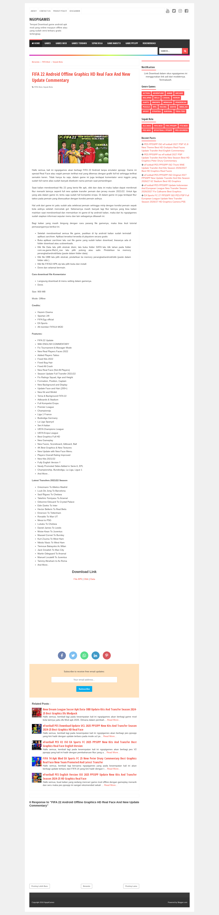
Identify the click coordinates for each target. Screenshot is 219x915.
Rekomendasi (149, 43)
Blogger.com (182, 902)
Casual (166, 98)
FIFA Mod (38, 87)
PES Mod (147, 130)
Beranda (86, 886)
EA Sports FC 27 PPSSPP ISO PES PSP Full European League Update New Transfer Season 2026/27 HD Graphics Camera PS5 (165, 198)
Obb (86, 579)
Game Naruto (114, 43)
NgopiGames (39, 19)
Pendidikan (180, 102)
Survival (168, 111)
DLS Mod (147, 126)
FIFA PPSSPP (171, 126)
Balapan (147, 98)
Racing (163, 107)
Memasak (167, 102)
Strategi (156, 111)
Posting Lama (131, 886)
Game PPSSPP (132, 43)
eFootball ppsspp (163, 130)
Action (146, 93)
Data (92, 579)
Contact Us (45, 10)
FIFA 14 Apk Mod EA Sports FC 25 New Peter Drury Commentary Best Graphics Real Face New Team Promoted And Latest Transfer (90, 760)
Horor (176, 98)
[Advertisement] (84, 112)
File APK (78, 579)
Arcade (179, 93)
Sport (146, 111)
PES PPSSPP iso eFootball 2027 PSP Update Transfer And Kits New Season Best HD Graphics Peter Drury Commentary (165, 157)
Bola (157, 98)
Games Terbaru (79, 43)
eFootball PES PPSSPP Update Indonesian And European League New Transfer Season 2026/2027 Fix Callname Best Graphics (165, 188)
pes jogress (181, 130)
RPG (155, 107)
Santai (173, 107)
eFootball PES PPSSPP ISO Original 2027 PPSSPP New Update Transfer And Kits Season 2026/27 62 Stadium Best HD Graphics (166, 178)
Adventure (158, 93)
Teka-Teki (180, 111)
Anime (169, 93)
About (34, 10)
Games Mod (61, 43)
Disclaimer (75, 10)
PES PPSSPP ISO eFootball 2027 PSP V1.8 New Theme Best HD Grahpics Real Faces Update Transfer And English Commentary (165, 147)
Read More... (113, 720)
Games (48, 43)
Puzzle (146, 107)
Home (37, 43)
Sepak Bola (97, 43)
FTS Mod (184, 126)
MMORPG (156, 102)
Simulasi (183, 107)
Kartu (146, 102)
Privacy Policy (60, 10)
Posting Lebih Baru (39, 886)
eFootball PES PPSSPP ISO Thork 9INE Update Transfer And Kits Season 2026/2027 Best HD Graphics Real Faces (164, 167)
